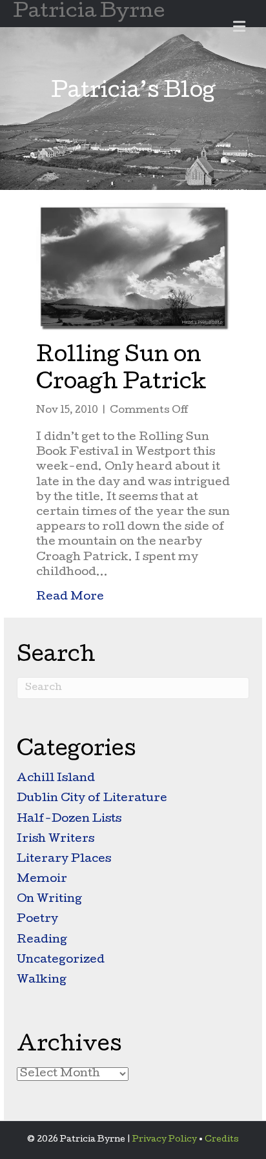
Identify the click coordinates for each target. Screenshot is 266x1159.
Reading (42, 940)
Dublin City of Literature (92, 798)
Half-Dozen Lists (69, 819)
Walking (41, 980)
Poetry (37, 919)
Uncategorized (61, 960)
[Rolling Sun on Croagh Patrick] (133, 267)
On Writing (49, 899)
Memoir (42, 879)
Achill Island (56, 778)
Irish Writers (55, 839)
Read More (70, 597)
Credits (222, 1140)
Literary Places (64, 859)
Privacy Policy (164, 1140)
